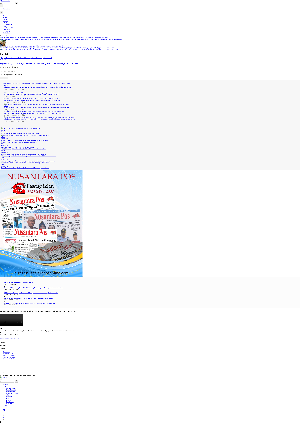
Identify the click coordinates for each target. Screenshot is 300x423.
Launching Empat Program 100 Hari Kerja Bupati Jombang (18, 147)
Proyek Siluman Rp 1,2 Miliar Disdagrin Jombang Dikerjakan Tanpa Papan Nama (24, 140)
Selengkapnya (4, 77)
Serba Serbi (6, 9)
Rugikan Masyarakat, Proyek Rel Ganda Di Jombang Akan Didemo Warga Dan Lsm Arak (39, 63)
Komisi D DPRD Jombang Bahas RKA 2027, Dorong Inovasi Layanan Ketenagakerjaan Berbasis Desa (33, 288)
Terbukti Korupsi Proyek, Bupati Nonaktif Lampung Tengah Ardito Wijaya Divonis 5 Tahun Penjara (86, 48)
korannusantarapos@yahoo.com (9, 339)
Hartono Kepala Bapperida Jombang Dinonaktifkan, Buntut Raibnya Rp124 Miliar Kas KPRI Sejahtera (33, 113)
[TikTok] (3, 371)
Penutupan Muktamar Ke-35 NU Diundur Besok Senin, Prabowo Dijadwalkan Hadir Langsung (83, 38)
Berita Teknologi (11, 391)
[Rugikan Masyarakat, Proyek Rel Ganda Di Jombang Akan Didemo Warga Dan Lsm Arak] (26, 58)
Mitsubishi (9, 397)
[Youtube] (3, 367)
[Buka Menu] (1, 5)
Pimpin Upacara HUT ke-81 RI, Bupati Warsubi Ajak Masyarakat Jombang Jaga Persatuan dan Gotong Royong (36, 107)
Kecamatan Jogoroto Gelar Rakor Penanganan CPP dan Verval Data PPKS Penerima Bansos (28, 161)
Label (4, 386)
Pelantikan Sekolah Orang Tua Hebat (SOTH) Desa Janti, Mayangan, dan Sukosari (25, 168)
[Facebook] (3, 362)
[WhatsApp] (3, 369)
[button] (16, 3)
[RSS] (3, 373)
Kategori (5, 385)
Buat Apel (9, 403)
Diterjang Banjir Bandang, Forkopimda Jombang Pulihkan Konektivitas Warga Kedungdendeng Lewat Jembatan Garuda (39, 119)
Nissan (8, 395)
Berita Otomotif (11, 390)
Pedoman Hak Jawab (9, 357)
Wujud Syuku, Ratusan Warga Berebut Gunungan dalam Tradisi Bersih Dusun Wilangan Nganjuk (35, 46)
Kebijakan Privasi (8, 354)
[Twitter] (4, 364)
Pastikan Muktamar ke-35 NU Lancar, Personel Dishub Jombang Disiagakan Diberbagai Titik (31, 94)
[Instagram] (3, 366)
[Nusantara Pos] (5, 1)
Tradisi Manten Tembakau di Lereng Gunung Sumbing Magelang (20, 133)
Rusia (7, 398)
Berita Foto (4, 132)
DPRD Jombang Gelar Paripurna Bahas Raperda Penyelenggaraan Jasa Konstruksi (28, 298)
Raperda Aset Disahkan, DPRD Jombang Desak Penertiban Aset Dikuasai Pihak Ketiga (29, 303)
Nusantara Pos (4, 69)
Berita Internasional (12, 393)
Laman (5, 405)
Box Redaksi (6, 352)
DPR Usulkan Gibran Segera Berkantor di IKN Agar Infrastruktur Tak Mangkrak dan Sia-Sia (31, 293)
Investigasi (3, 59)
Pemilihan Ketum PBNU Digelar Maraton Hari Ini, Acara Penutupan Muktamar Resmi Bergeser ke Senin (92, 39)
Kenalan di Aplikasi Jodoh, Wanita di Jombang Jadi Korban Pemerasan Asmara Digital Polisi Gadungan (90, 49)
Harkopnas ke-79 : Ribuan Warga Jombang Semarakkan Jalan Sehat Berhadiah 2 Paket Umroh (32, 100)
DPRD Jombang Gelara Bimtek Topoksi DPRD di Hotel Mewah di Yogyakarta (23, 154)
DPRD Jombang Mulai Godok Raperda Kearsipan (18, 282)
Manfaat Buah (10, 388)
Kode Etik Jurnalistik (9, 355)
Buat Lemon (10, 402)
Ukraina (8, 400)
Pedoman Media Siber (9, 359)
